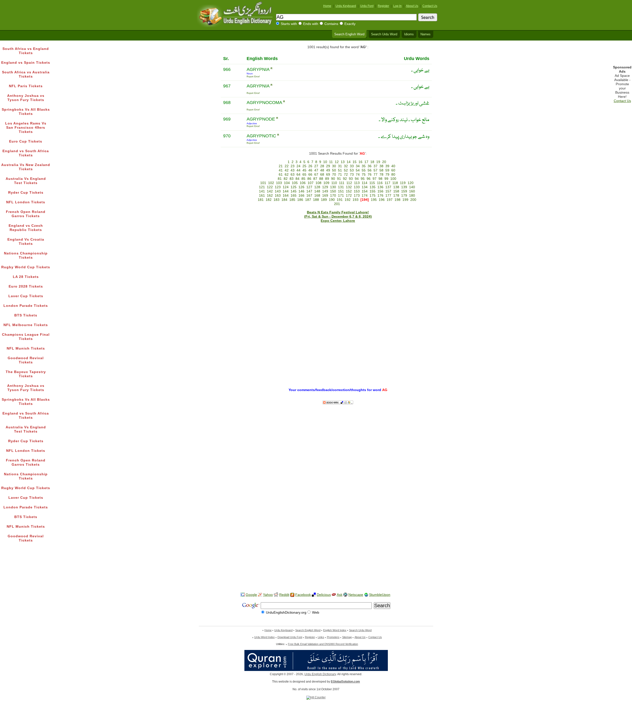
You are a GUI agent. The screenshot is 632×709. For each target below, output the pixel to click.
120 (411, 183)
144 (286, 191)
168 (317, 195)
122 (270, 187)
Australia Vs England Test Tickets (26, 181)
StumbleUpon (379, 595)
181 (261, 200)
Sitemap (347, 637)
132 (349, 187)
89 (327, 179)
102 (271, 183)
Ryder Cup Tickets (25, 192)
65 (304, 174)
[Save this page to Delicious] (314, 595)
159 (404, 191)
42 (287, 170)
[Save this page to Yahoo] (260, 595)
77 (375, 174)
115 (372, 183)
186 (300, 200)
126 (301, 187)
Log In (397, 6)
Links (321, 637)
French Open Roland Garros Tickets (25, 214)
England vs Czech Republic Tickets (26, 228)
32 (346, 166)
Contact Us (429, 6)
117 (387, 183)
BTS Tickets (25, 315)
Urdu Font (367, 6)
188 (316, 200)
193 (355, 200)
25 (304, 166)
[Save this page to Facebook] (292, 595)
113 (357, 183)
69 (328, 174)
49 (328, 170)
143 (278, 191)
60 (393, 170)
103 (279, 183)
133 (357, 187)
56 (370, 170)
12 (337, 162)
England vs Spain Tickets (25, 62)
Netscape (355, 595)
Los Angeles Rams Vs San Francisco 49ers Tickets (25, 128)
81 (280, 179)
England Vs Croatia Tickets (25, 242)
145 (293, 191)
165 (293, 195)
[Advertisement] (316, 573)
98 (380, 179)
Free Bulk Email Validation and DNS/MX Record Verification (323, 644)
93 (351, 179)
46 (310, 170)
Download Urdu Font (289, 637)
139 (404, 187)
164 (286, 195)
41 (281, 170)
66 (310, 174)
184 (284, 200)
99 (386, 179)
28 (322, 166)
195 (374, 200)
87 (315, 179)
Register (383, 6)
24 (298, 166)
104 (287, 183)
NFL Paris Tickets (26, 86)
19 (378, 162)
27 (316, 166)
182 (269, 200)
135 (372, 187)
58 (381, 170)
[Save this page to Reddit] (276, 595)
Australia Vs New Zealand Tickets (25, 167)
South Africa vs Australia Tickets (26, 74)
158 (396, 191)
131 (341, 187)
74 (358, 174)
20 (384, 162)
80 (393, 174)
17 (366, 162)
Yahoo (268, 595)
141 (262, 191)
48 (322, 170)
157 (388, 191)
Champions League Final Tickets (26, 337)
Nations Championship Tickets (26, 255)
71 (340, 174)
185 (292, 200)
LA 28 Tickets (26, 277)
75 (364, 174)
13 (343, 162)
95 (363, 179)
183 (276, 200)
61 (281, 174)
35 (364, 166)
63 (293, 174)
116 (380, 183)
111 (341, 183)
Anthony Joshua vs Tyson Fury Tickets (25, 98)
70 (334, 174)
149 (325, 191)
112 (349, 183)
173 (357, 195)
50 (334, 170)
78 (381, 174)
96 (369, 179)
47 (316, 170)
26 (310, 166)
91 (339, 179)
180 (412, 195)
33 (352, 166)
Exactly (350, 24)
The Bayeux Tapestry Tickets (26, 374)
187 (308, 200)
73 (352, 174)
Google (251, 595)
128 (317, 187)
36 (370, 166)
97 (374, 179)
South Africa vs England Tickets (25, 51)
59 (387, 170)
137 (388, 187)
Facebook (303, 595)
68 (322, 174)
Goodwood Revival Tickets (26, 360)
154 (365, 191)
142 (270, 191)
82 (286, 179)
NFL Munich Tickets (26, 348)
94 (357, 179)
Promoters (333, 637)
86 (309, 179)
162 (270, 195)
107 (311, 183)
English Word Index (334, 630)
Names (425, 34)
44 (298, 170)
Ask (339, 595)
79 (387, 174)
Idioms (409, 34)
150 (333, 191)
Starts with (289, 24)
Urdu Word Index (264, 637)
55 (364, 170)
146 (301, 191)
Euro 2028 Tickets (26, 286)
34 (358, 166)
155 (372, 191)
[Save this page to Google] (243, 595)
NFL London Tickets (25, 202)
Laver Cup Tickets (25, 296)
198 (397, 200)
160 (412, 191)
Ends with (310, 24)
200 (413, 200)
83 (292, 179)
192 (348, 200)
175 (372, 195)
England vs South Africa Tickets (25, 153)
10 (325, 162)
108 (318, 183)
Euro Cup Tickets (25, 141)
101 (263, 183)
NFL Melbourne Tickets (25, 325)
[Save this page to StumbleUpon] (366, 595)
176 (380, 195)
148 (317, 191)
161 (262, 195)
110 (334, 183)
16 (360, 162)
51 (340, 170)
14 (349, 162)
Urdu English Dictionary (320, 674)
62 (287, 174)
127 (309, 187)
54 (358, 170)
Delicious (324, 595)
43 (293, 170)
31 (340, 166)
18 (372, 162)
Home (327, 6)
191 (340, 200)
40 (393, 166)
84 (297, 179)
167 (309, 195)
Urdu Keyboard (346, 6)
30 (334, 166)
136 (380, 187)
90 (333, 179)
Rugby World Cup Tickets (25, 267)
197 (390, 200)
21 (281, 166)
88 (321, 179)
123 (278, 187)
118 (395, 183)
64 (298, 174)
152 (349, 191)
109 (326, 183)
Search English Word (349, 34)
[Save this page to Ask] (334, 595)
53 (352, 170)
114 (364, 183)
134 (365, 187)
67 (316, 174)
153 (357, 191)
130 (333, 187)
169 (325, 195)
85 (303, 179)
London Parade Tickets (25, 306)
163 (278, 195)
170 (333, 195)
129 (325, 187)
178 (396, 195)
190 (332, 200)
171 (341, 195)
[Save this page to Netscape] (345, 595)
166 (301, 195)
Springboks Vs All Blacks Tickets (26, 112)
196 (382, 200)
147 (309, 191)
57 (375, 170)
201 (337, 204)
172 (349, 195)
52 (346, 170)
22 (287, 166)
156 (380, 191)
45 (304, 170)
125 (293, 187)
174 (365, 195)
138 (396, 187)
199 (405, 200)
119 (403, 183)
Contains (331, 24)
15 (354, 162)
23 (293, 166)
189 (324, 200)
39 (387, 166)
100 (393, 179)
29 (328, 166)
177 (388, 195)
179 (404, 195)
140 (412, 187)
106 (303, 183)
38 (381, 166)
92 (345, 179)
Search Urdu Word (384, 34)
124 (286, 187)
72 (346, 174)
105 (295, 183)
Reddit (284, 595)
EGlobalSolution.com (345, 681)
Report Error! (253, 76)
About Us (412, 6)
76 (370, 174)
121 (262, 187)
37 (375, 166)
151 (341, 191)
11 (331, 162)
